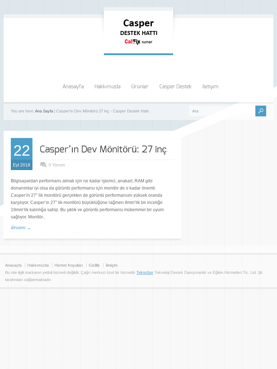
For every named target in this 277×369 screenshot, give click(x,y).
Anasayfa (73, 86)
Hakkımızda (107, 86)
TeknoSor (144, 272)
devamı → (21, 227)
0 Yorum (57, 165)
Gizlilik (94, 265)
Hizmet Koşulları (68, 265)
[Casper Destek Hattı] (138, 46)
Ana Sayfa (44, 111)
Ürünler (140, 86)
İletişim (210, 86)
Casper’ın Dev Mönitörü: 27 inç (103, 149)
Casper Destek (175, 86)
